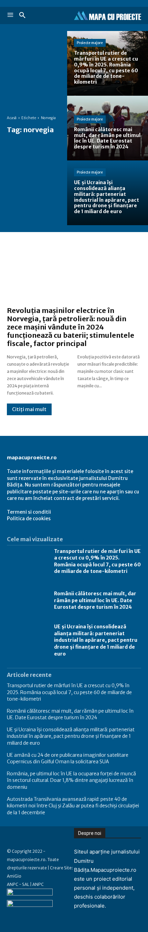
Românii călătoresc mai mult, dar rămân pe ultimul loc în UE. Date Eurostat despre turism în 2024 (95, 600)
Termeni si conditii (29, 512)
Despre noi (89, 833)
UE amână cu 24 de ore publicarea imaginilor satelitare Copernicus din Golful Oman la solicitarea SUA (67, 758)
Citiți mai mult (29, 409)
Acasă (12, 118)
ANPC (38, 884)
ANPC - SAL (18, 884)
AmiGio (14, 876)
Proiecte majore (90, 43)
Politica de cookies (29, 518)
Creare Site (61, 867)
